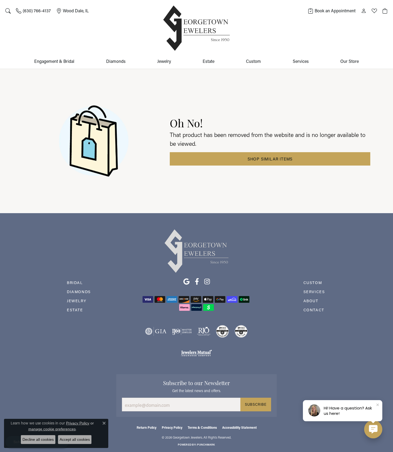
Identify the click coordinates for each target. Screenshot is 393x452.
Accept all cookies (75, 439)
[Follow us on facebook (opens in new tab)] (197, 281)
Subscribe (256, 404)
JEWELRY (76, 300)
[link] (33, 10)
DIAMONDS (79, 291)
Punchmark (206, 444)
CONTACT (313, 309)
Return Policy (146, 427)
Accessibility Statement (239, 427)
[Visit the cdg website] (222, 331)
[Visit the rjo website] (203, 331)
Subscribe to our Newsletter (196, 382)
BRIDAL (75, 282)
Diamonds (116, 61)
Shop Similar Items (270, 159)
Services (301, 61)
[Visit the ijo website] (182, 331)
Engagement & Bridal (54, 61)
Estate (208, 61)
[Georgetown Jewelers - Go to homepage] (196, 250)
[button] (8, 10)
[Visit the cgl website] (241, 331)
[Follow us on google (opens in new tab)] (186, 281)
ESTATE (75, 309)
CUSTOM (312, 282)
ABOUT (310, 300)
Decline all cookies (38, 439)
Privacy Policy (172, 427)
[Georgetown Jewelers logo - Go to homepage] (196, 28)
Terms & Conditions (202, 427)
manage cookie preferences (52, 429)
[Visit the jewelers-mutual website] (196, 352)
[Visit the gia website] (156, 331)
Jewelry (164, 61)
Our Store (349, 61)
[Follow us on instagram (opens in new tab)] (207, 281)
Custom (253, 61)
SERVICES (314, 291)
